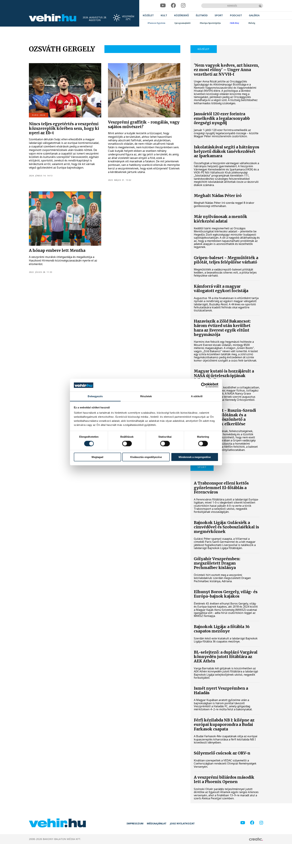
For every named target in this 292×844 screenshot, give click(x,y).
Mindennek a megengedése (195, 457)
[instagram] (183, 5)
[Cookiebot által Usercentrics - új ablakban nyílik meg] (203, 385)
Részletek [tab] (146, 396)
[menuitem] (148, 15)
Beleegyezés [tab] (95, 396)
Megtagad (97, 457)
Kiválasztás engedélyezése (146, 457)
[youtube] (163, 5)
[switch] (127, 443)
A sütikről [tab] (196, 396)
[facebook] (173, 5)
